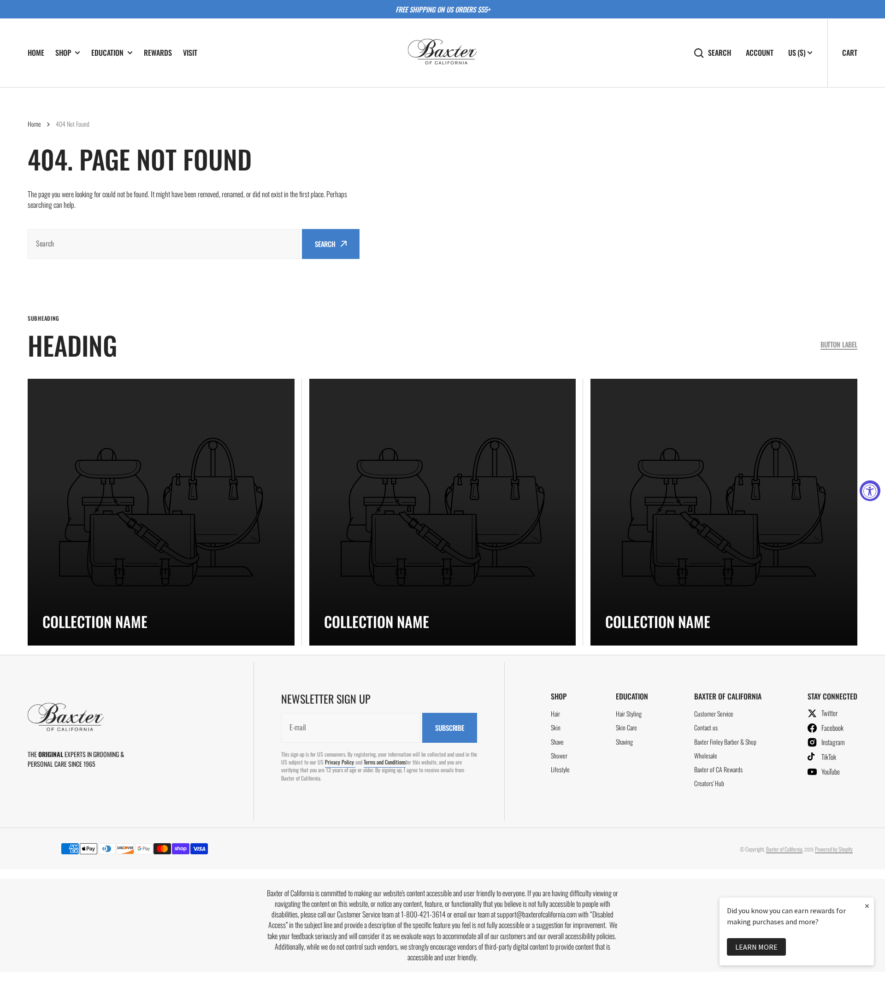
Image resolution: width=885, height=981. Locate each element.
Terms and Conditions (385, 762)
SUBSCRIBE (449, 728)
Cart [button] (849, 52)
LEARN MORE (756, 947)
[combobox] (164, 244)
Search (719, 52)
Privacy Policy (340, 762)
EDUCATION (107, 52)
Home (34, 124)
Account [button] (759, 52)
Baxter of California (784, 849)
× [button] (867, 905)
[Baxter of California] (442, 52)
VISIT (190, 52)
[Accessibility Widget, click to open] (870, 490)
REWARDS (158, 52)
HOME (36, 52)
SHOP (63, 52)
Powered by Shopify (834, 849)
